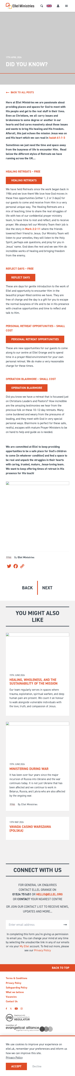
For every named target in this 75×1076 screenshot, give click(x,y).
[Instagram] (22, 1009)
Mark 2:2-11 (33, 229)
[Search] (41, 6)
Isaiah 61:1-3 (57, 138)
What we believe (15, 992)
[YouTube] (16, 1009)
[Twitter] (11, 1009)
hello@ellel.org (49, 894)
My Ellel (24, 946)
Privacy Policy (42, 950)
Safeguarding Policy (16, 987)
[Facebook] (6, 1009)
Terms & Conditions (16, 978)
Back (27, 588)
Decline (37, 1066)
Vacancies (11, 997)
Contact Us (12, 1001)
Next (47, 588)
